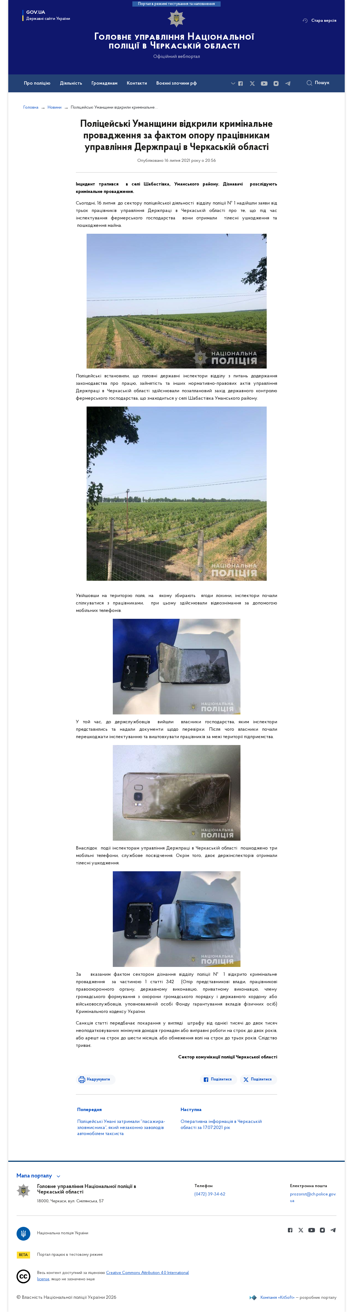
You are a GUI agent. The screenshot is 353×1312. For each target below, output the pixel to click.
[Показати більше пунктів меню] (233, 83)
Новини (54, 107)
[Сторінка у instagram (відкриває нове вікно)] (276, 83)
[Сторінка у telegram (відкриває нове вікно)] (288, 83)
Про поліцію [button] (37, 83)
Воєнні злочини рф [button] (176, 83)
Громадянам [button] (104, 83)
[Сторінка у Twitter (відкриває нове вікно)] (252, 83)
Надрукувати (98, 1079)
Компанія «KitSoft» (278, 1297)
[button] (39, 1176)
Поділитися (221, 1079)
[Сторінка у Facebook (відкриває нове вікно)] (240, 83)
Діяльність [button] (71, 83)
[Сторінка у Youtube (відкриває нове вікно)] (264, 83)
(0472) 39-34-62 (209, 1194)
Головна (30, 107)
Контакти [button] (137, 83)
